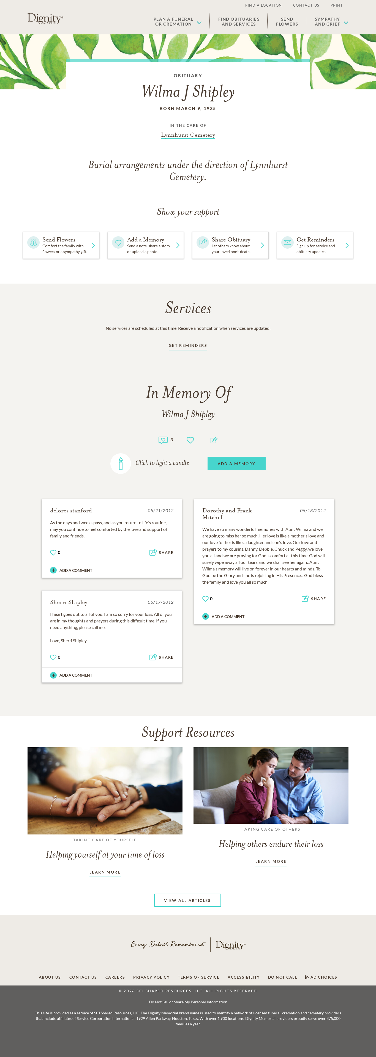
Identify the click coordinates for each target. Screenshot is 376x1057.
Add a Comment (75, 570)
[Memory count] (163, 439)
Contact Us (306, 5)
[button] (178, 21)
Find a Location (263, 5)
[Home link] (45, 18)
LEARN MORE (105, 872)
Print (337, 5)
